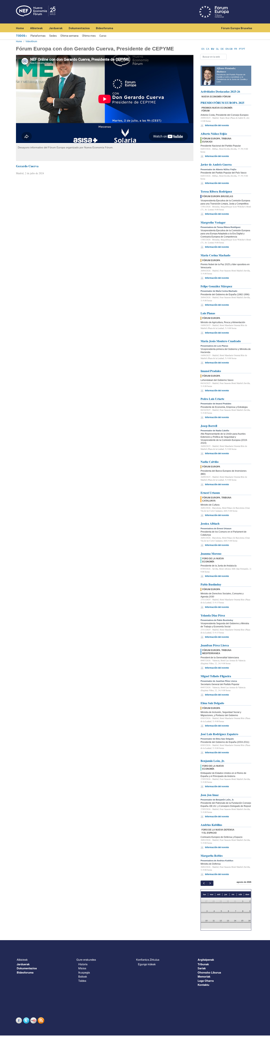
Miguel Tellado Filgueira (216, 676)
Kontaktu (203, 985)
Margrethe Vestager (213, 222)
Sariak (202, 968)
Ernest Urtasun (210, 493)
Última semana (69, 35)
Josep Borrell (209, 426)
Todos (20, 35)
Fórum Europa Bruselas (236, 28)
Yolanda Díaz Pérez (213, 615)
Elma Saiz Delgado (212, 703)
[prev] (204, 883)
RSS (41, 1020)
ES (202, 49)
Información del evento (217, 125)
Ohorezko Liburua (209, 972)
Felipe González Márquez (216, 286)
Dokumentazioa (79, 28)
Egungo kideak (147, 964)
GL (217, 49)
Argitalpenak (206, 960)
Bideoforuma (104, 28)
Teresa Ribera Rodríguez (216, 191)
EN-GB (229, 49)
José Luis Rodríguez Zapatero (219, 734)
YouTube (34, 1020)
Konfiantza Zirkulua (147, 959)
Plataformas (38, 35)
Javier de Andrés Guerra (216, 164)
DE (222, 49)
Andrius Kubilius (211, 825)
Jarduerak (55, 28)
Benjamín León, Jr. (213, 761)
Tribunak (203, 964)
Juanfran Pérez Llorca (215, 645)
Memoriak (204, 976)
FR (235, 49)
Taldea (82, 981)
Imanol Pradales (211, 371)
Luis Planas (208, 313)
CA (207, 49)
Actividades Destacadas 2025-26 (220, 91)
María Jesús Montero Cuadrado (221, 341)
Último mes (89, 35)
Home (20, 28)
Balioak (82, 976)
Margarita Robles (212, 855)
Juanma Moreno (211, 553)
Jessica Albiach (210, 523)
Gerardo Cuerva (27, 166)
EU (212, 49)
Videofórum (31, 41)
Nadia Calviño (210, 462)
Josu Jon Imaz (210, 795)
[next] (210, 883)
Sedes (53, 35)
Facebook (19, 1020)
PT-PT (242, 49)
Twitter (26, 1020)
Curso (102, 35)
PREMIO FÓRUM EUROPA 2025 (222, 102)
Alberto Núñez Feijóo (214, 133)
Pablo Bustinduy (211, 584)
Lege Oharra (206, 981)
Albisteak (36, 28)
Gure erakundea (86, 959)
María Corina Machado (215, 255)
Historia (82, 964)
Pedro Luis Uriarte (212, 399)
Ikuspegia (84, 972)
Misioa (82, 968)
